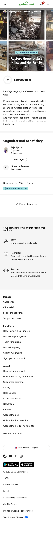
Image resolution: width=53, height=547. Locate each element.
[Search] (5, 4)
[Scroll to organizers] (5, 11)
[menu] (48, 4)
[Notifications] (41, 4)
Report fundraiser (28, 204)
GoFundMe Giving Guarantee (25, 276)
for (25, 11)
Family (30, 183)
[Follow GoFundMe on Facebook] (5, 456)
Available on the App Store (27, 464)
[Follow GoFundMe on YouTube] (10, 456)
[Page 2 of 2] (28, 66)
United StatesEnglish (28, 448)
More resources (11, 433)
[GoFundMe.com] (26, 3)
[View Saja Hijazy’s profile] (6, 150)
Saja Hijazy (16, 147)
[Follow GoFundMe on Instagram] (21, 456)
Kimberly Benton (20, 166)
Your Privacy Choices (13, 517)
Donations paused (28, 52)
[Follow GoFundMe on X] (15, 456)
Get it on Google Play (11, 464)
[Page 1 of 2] (25, 66)
